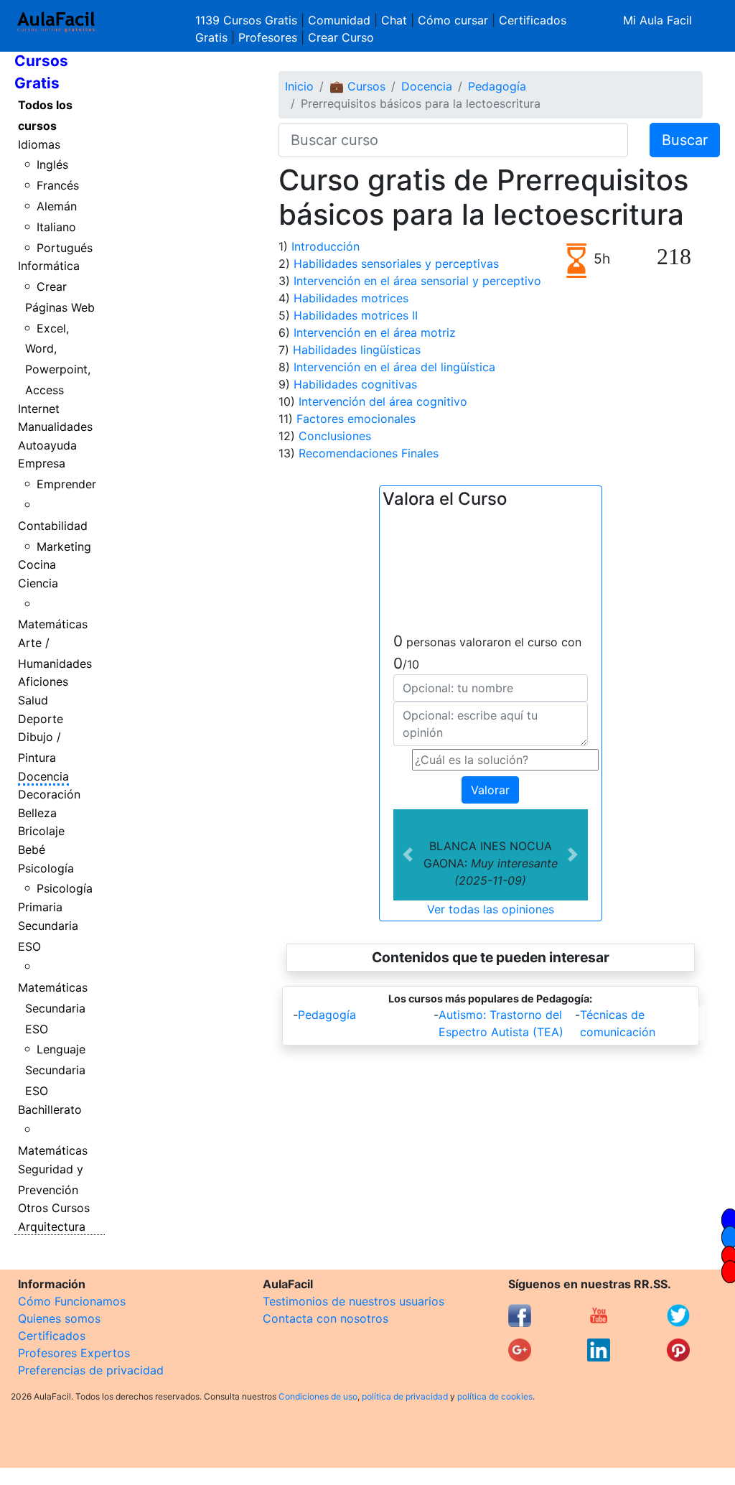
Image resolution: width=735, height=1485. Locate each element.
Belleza (37, 813)
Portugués (65, 248)
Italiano (56, 227)
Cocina (37, 564)
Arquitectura (51, 1226)
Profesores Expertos (74, 1353)
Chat (394, 20)
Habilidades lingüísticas (357, 350)
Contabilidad (53, 525)
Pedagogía (497, 86)
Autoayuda (47, 445)
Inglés (52, 164)
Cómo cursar (453, 20)
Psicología (46, 868)
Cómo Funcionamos (72, 1301)
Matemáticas (53, 624)
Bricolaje (41, 831)
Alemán (57, 206)
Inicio (299, 86)
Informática (49, 266)
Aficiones (43, 681)
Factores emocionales (356, 418)
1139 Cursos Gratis (248, 20)
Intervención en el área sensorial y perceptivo (417, 281)
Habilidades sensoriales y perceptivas (396, 263)
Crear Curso (341, 37)
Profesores (267, 37)
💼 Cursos (357, 86)
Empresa (41, 463)
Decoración (49, 794)
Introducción (325, 246)
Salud (33, 700)
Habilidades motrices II (356, 315)
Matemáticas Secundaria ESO (53, 1008)
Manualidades (55, 426)
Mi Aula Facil (657, 20)
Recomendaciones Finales (369, 453)
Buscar (685, 140)
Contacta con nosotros (325, 1318)
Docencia (43, 776)
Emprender (66, 484)
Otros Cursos (54, 1208)
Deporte (40, 719)
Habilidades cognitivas (355, 384)
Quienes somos (59, 1318)
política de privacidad (405, 1396)
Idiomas (39, 144)
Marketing (64, 546)
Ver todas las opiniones (490, 909)
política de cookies (495, 1396)
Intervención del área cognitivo (383, 401)
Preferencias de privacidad (91, 1370)
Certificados (51, 1335)
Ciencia (38, 583)
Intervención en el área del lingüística (394, 367)
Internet (39, 408)
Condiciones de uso (317, 1396)
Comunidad (339, 20)
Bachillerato (50, 1109)
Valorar (490, 790)
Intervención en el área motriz (375, 332)
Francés (58, 185)
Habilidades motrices (351, 298)
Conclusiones (335, 436)
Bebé (31, 849)
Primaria (40, 907)
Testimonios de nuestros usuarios (353, 1301)
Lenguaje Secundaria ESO (55, 1070)
